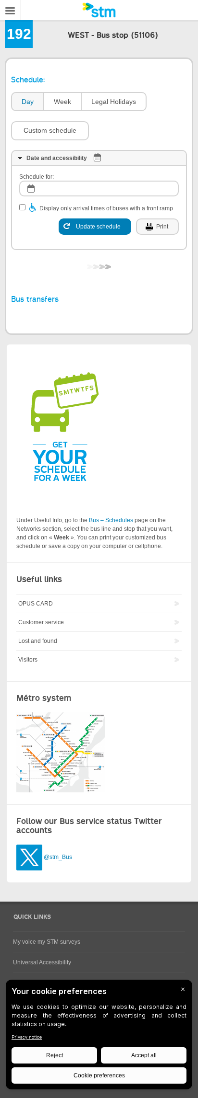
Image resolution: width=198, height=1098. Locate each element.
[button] (50, 130)
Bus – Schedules (111, 520)
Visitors (27, 659)
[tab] (27, 102)
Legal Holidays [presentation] (113, 101)
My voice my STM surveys (46, 941)
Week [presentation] (62, 101)
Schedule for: (36, 176)
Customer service (41, 622)
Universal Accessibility (42, 962)
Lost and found (37, 641)
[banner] (99, 10)
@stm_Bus (58, 857)
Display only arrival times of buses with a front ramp (106, 208)
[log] (99, 188)
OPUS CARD (35, 603)
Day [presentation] (28, 101)
